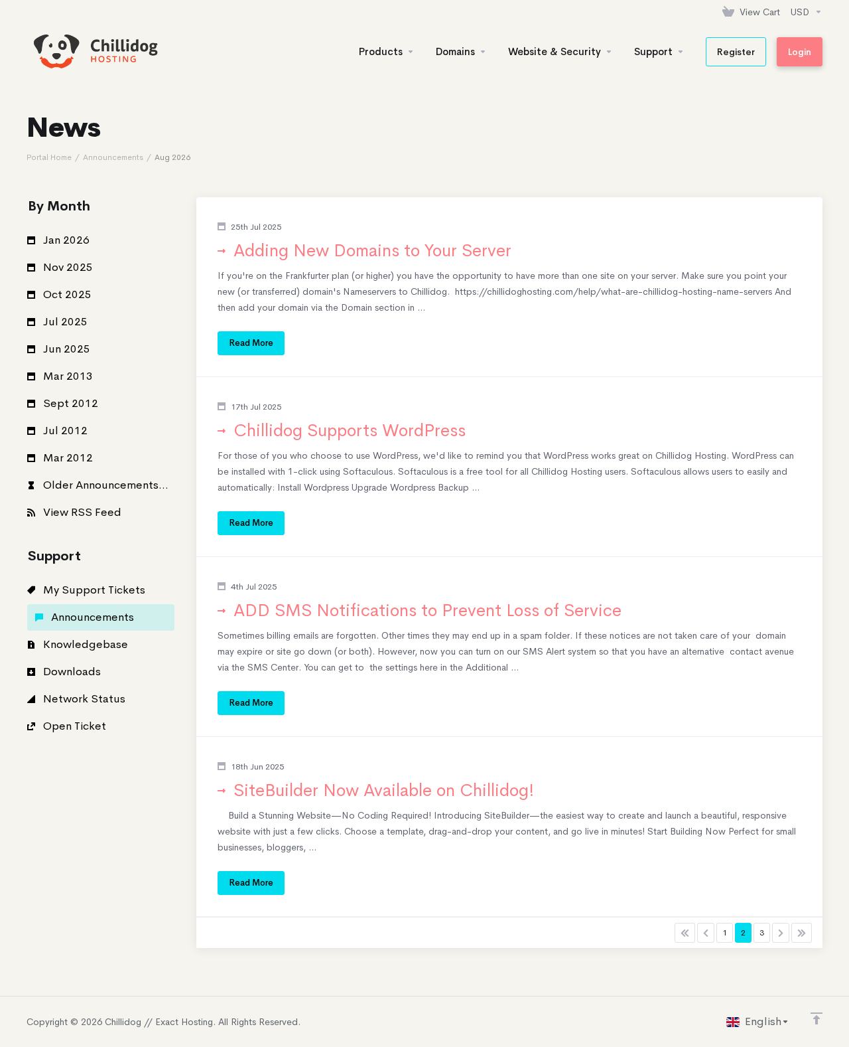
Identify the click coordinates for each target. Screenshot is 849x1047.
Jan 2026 (65, 240)
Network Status (82, 699)
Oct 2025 (66, 294)
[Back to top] (816, 1018)
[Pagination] (685, 933)
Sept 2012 (69, 403)
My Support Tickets (92, 590)
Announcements (113, 157)
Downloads (70, 672)
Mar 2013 (66, 376)
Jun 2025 (65, 349)
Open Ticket (73, 726)
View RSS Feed (80, 512)
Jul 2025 (64, 322)
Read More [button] (251, 343)
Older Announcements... (104, 485)
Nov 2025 (66, 267)
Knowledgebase (84, 644)
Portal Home (49, 157)
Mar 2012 (66, 458)
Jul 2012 (64, 431)
